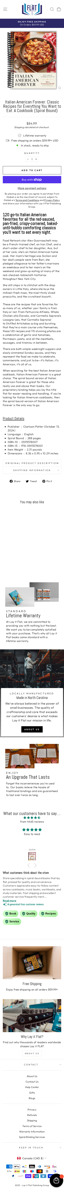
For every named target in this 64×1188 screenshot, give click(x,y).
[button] (29, 865)
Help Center (32, 1087)
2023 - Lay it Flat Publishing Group (32, 1185)
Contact (31, 1064)
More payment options (32, 188)
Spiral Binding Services (32, 1137)
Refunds (32, 1115)
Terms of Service (32, 1126)
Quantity (32, 153)
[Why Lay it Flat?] (32, 1015)
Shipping (19, 127)
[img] (32, 818)
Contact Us (32, 1081)
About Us (32, 729)
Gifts (32, 1092)
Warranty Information (32, 1131)
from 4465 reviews (32, 821)
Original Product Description (32, 463)
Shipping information (32, 470)
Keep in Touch (31, 1147)
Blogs (32, 1098)
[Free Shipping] (32, 962)
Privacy (32, 1109)
